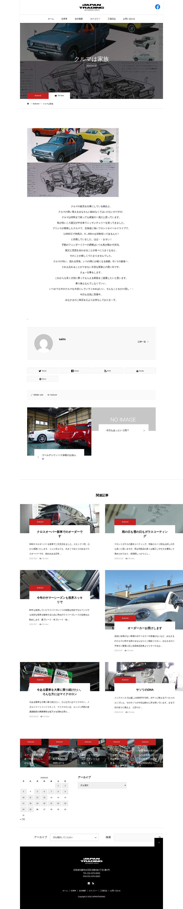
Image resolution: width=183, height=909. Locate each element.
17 (23, 803)
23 (65, 803)
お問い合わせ (129, 19)
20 (44, 803)
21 (51, 803)
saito (62, 339)
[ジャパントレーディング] (91, 7)
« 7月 (22, 819)
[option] (34, 753)
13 (44, 797)
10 (23, 797)
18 (30, 803)
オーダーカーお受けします (145, 628)
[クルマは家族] (59, 431)
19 (37, 803)
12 (37, 797)
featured (38, 96)
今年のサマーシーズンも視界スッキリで (60, 600)
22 (58, 803)
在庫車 (64, 19)
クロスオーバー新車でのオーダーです (60, 534)
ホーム (51, 19)
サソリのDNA (145, 689)
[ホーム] (28, 104)
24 (23, 809)
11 (30, 797)
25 (30, 809)
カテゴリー (95, 19)
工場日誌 (112, 19)
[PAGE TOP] (158, 842)
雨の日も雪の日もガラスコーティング (145, 534)
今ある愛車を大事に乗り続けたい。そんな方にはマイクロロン (60, 692)
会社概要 (79, 19)
